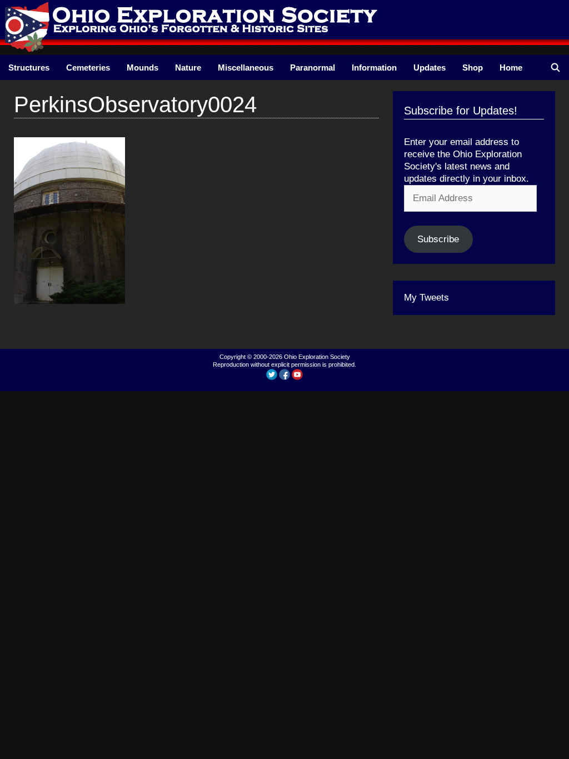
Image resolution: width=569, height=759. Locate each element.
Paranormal (312, 67)
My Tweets (426, 297)
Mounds (142, 67)
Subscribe (438, 239)
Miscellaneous (245, 67)
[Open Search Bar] (555, 67)
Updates (429, 67)
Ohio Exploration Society (317, 356)
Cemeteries (88, 67)
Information (374, 67)
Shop (472, 67)
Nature (188, 67)
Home (511, 67)
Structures (28, 67)
